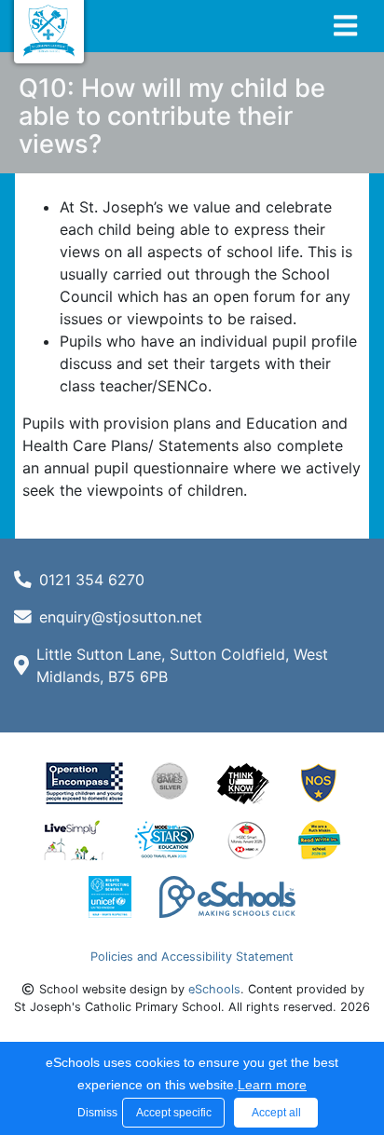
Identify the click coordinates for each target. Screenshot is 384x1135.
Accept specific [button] (174, 1112)
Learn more (272, 1084)
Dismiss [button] (95, 1112)
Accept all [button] (276, 1112)
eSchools (214, 989)
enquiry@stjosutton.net (120, 617)
